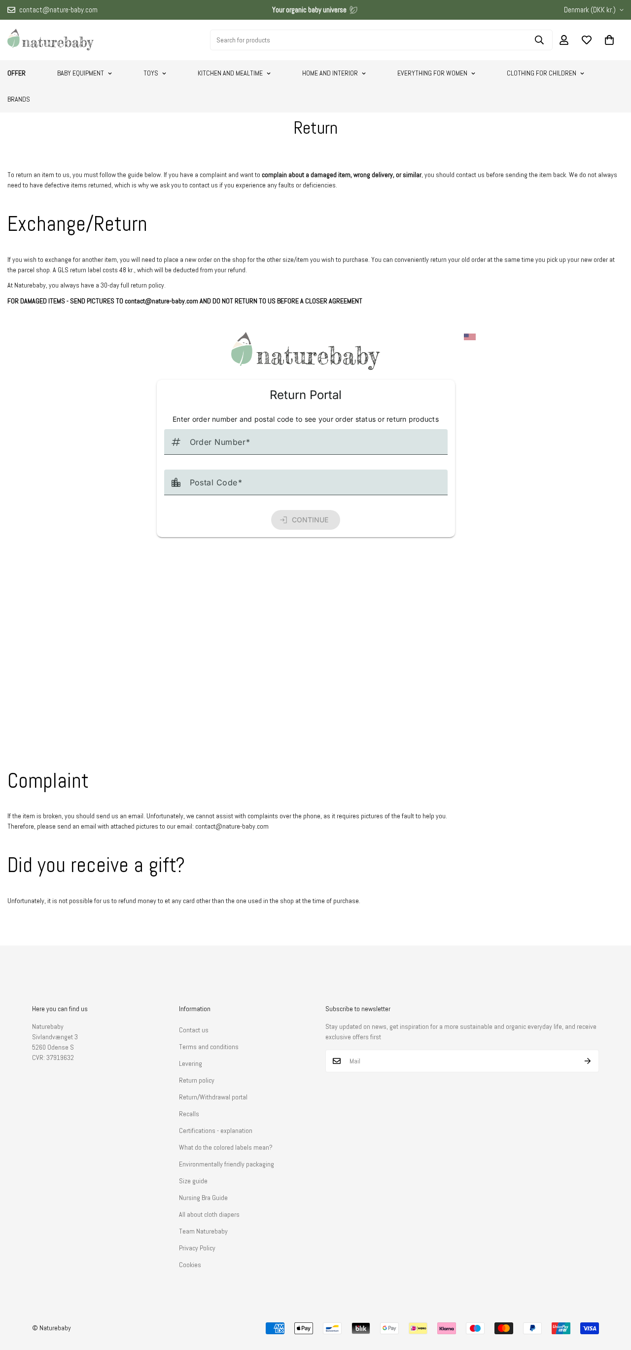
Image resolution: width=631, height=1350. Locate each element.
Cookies (190, 1264)
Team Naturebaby (203, 1231)
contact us (470, 174)
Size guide (193, 1180)
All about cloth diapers (209, 1214)
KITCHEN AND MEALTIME (230, 73)
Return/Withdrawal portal (213, 1097)
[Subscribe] (588, 1061)
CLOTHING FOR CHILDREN (541, 73)
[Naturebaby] (50, 40)
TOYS (150, 73)
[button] (609, 40)
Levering (190, 1063)
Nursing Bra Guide (203, 1197)
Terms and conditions (209, 1046)
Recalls (189, 1113)
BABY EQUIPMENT (80, 73)
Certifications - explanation (215, 1130)
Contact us (194, 1029)
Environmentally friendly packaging (226, 1164)
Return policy (196, 1080)
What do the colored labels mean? (226, 1147)
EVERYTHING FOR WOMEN (432, 73)
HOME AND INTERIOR (330, 73)
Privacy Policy (197, 1247)
